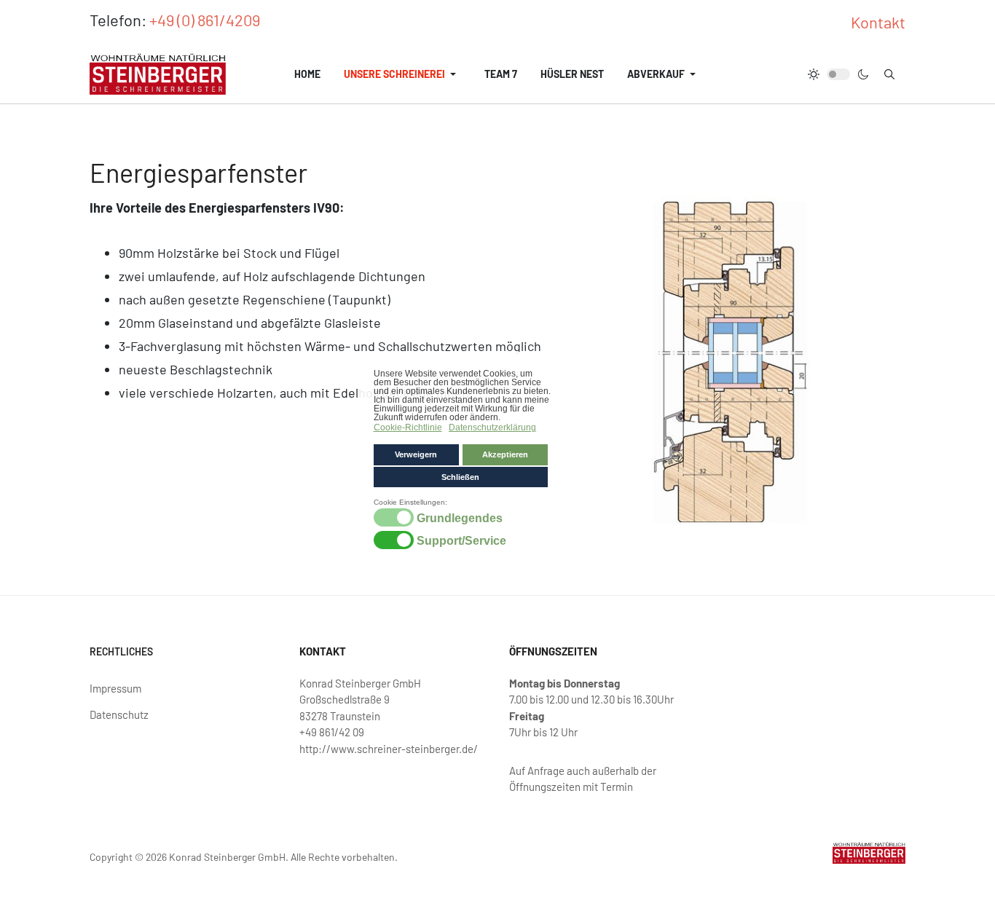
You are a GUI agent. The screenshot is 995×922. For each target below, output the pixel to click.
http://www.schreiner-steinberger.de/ (388, 748)
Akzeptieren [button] (505, 454)
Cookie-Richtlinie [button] (408, 427)
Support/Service (461, 541)
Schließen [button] (460, 477)
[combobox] (889, 74)
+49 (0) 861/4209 (204, 19)
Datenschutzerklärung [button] (492, 427)
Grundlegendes (460, 518)
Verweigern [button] (416, 454)
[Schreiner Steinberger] (158, 74)
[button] (402, 74)
